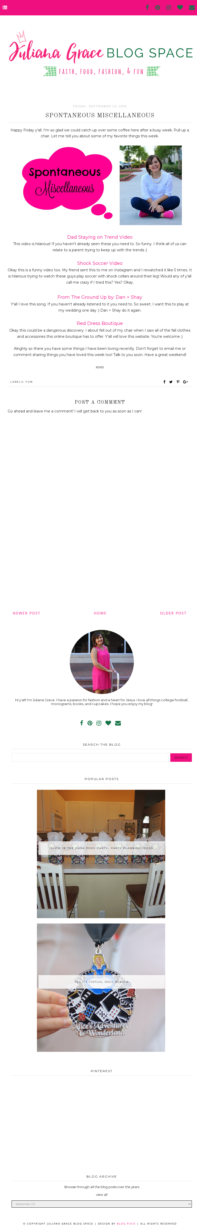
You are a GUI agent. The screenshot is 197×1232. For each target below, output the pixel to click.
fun (29, 381)
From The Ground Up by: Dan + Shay (99, 297)
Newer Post (27, 613)
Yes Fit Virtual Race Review (101, 982)
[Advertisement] (100, 566)
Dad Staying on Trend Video (100, 237)
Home (100, 613)
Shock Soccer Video (100, 263)
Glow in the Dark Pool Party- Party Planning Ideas (102, 848)
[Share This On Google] (185, 382)
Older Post (173, 613)
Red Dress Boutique (100, 323)
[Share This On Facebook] (165, 382)
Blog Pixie (126, 1223)
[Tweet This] (172, 382)
